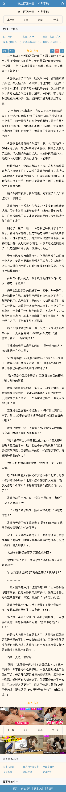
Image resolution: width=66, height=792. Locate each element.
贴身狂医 (47, 772)
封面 (40, 19)
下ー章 (55, 19)
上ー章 (10, 19)
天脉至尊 (7, 772)
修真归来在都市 (31, 766)
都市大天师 (8, 766)
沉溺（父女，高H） (52, 36)
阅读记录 (25, 788)
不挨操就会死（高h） (34, 42)
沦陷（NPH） (30, 36)
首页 (15, 788)
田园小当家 (48, 766)
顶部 (51, 788)
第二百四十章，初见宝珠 (33, 3)
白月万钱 (7, 36)
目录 (25, 19)
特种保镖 (27, 772)
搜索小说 (38, 788)
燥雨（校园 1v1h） (12, 42)
